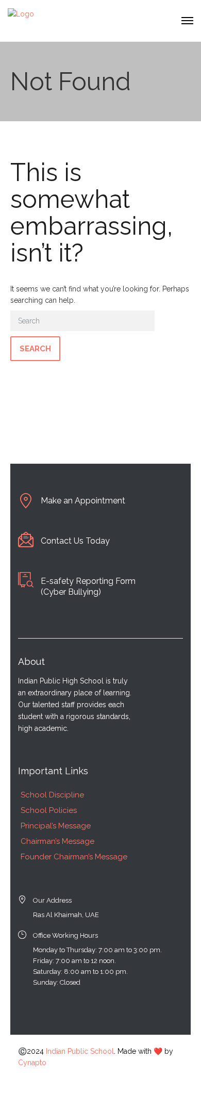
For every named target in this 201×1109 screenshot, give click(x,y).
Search (35, 348)
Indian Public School (80, 1051)
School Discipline (52, 795)
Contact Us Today (75, 541)
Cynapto (32, 1062)
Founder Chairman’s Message (74, 856)
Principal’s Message (56, 825)
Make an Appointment (83, 500)
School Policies (49, 810)
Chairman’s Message (57, 841)
